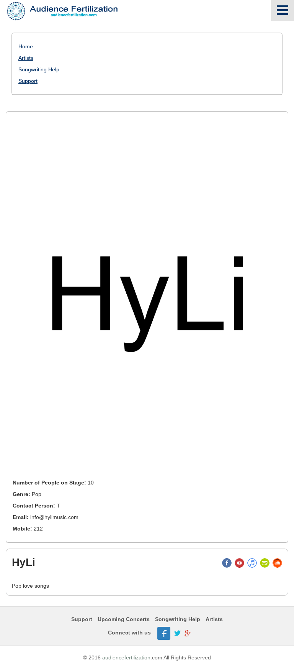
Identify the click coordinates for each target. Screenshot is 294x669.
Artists (25, 58)
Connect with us (129, 632)
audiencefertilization (126, 657)
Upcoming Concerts (124, 619)
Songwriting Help (38, 69)
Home (25, 46)
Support (28, 81)
